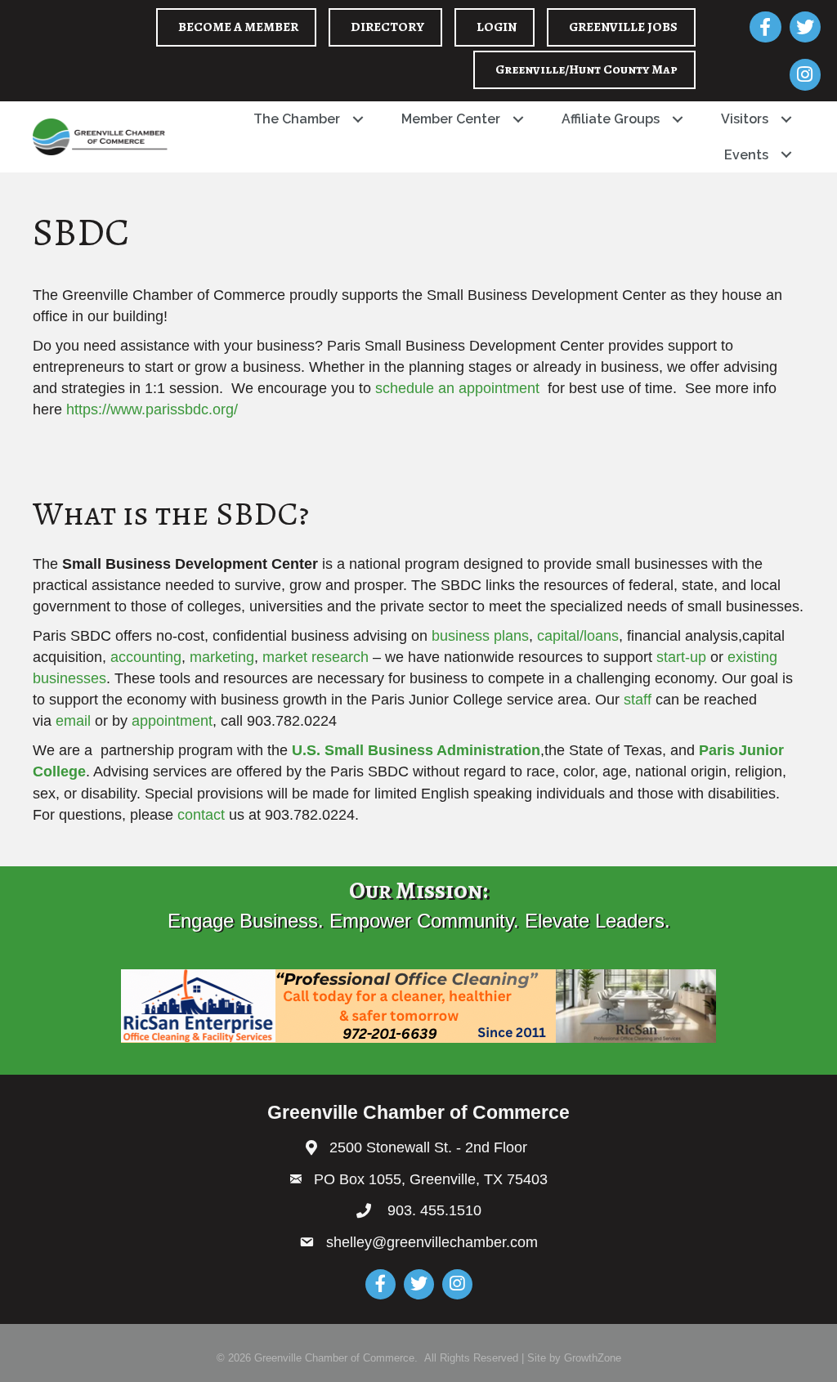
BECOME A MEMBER (238, 27)
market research (315, 657)
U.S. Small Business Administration (414, 750)
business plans (478, 636)
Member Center (450, 119)
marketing (222, 657)
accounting (145, 657)
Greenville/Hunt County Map (586, 69)
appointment (172, 721)
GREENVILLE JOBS (623, 27)
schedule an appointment (457, 388)
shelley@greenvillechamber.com (432, 1242)
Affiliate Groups (611, 119)
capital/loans (578, 636)
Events (746, 155)
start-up (681, 657)
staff (635, 699)
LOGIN (497, 27)
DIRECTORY (387, 27)
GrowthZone (592, 1358)
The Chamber (296, 119)
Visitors (744, 119)
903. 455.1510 (432, 1210)
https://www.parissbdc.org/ (152, 409)
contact (201, 815)
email (73, 721)
